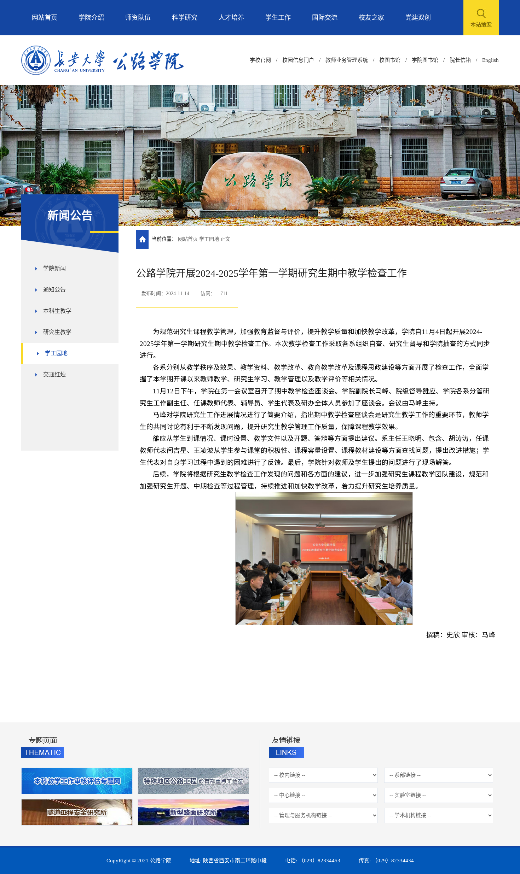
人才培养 (231, 17)
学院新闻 (54, 268)
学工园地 (56, 353)
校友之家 (371, 17)
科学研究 (184, 17)
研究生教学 (57, 332)
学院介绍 (91, 17)
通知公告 (54, 290)
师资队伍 (138, 17)
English (490, 60)
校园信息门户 (298, 60)
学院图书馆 (425, 60)
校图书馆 (389, 60)
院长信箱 (460, 60)
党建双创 (418, 17)
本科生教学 (57, 311)
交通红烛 (54, 374)
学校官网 (260, 60)
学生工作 (278, 17)
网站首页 (44, 17)
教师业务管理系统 (346, 60)
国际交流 (324, 17)
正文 (225, 239)
